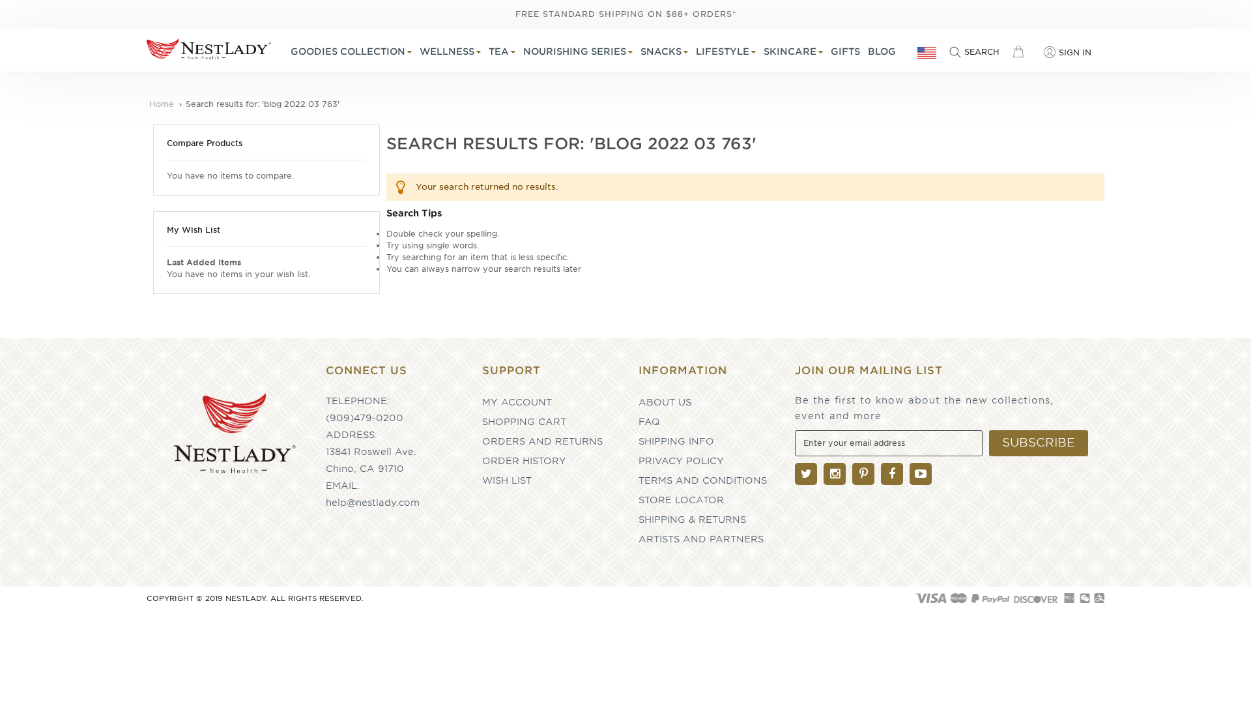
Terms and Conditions (703, 480)
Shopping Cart (524, 422)
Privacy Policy (681, 461)
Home (163, 104)
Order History (524, 461)
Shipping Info (676, 441)
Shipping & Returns (692, 519)
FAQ (649, 422)
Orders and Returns (542, 441)
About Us (665, 402)
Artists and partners (701, 539)
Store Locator (681, 500)
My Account (517, 402)
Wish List (507, 480)
